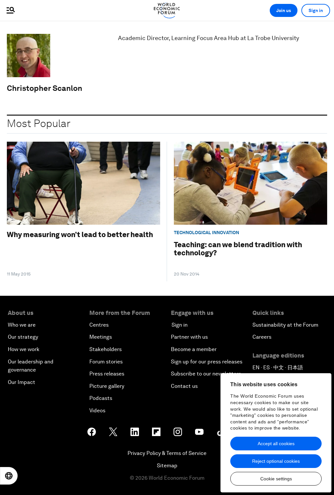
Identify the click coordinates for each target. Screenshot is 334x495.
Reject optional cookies (276, 461)
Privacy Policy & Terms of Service (167, 453)
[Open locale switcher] (8, 475)
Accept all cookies (276, 443)
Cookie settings (276, 478)
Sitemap (167, 465)
